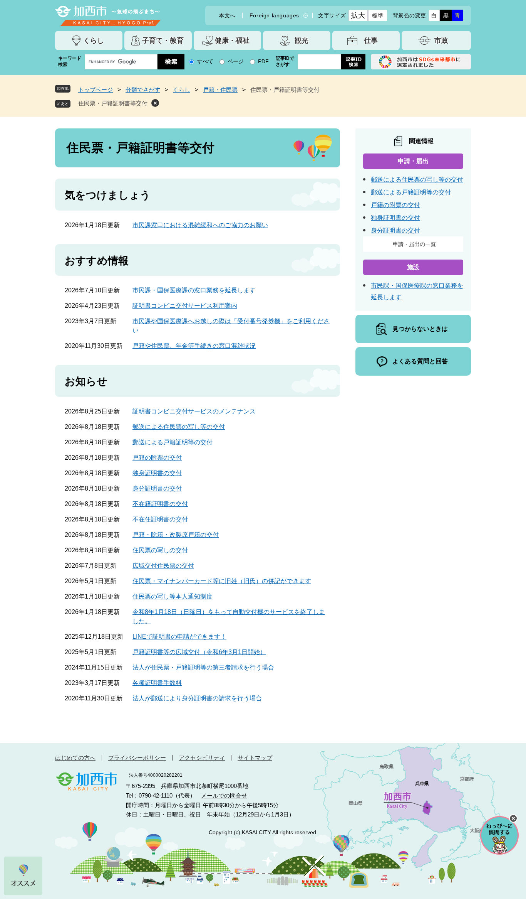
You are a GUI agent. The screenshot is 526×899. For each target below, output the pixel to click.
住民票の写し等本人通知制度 (172, 596)
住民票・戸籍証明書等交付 (112, 103)
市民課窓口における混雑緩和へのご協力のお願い (200, 225)
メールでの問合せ (224, 795)
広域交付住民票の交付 (163, 565)
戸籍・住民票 (220, 89)
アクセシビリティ (202, 757)
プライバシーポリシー (137, 757)
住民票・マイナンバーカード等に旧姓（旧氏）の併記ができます (221, 581)
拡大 (358, 15)
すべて (205, 61)
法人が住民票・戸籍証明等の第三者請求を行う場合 (203, 667)
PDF (263, 61)
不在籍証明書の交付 (160, 504)
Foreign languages (274, 15)
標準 (377, 15)
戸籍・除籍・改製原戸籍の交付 (175, 534)
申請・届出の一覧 (414, 244)
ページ (236, 61)
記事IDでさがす (285, 61)
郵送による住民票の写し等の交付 (178, 426)
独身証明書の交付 (157, 473)
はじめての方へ (75, 757)
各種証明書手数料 (157, 683)
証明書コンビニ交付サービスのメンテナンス (194, 411)
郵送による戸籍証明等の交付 (172, 442)
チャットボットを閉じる (513, 818)
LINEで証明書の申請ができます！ (179, 636)
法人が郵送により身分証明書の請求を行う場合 (197, 698)
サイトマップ (255, 757)
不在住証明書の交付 (160, 519)
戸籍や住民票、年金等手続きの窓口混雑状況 (194, 345)
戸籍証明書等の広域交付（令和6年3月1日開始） (199, 652)
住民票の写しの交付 (160, 550)
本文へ (227, 15)
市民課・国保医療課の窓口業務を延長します (194, 290)
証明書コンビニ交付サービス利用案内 (184, 305)
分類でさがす (143, 89)
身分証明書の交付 (157, 488)
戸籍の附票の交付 (157, 457)
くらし (181, 89)
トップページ (95, 89)
